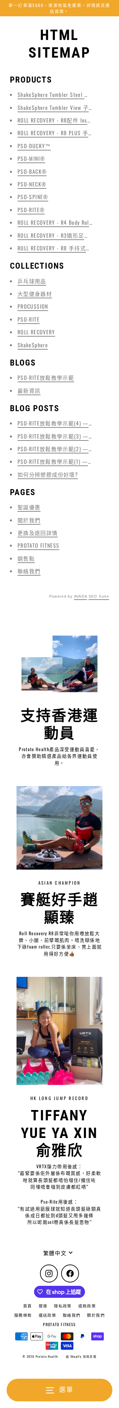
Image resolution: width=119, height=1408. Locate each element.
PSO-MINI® (31, 158)
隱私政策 (62, 1305)
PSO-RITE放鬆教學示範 (46, 378)
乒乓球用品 (32, 281)
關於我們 (29, 520)
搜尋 (43, 1305)
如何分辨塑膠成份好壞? (48, 474)
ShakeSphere (33, 345)
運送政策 (47, 1315)
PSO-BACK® (32, 171)
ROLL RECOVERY (36, 332)
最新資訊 (29, 391)
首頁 (27, 1305)
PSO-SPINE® (33, 197)
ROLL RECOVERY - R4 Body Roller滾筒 (62, 222)
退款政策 (87, 1305)
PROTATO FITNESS (38, 545)
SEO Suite (99, 596)
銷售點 (26, 558)
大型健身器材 (35, 294)
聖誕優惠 (29, 507)
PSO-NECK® (32, 184)
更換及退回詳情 (38, 533)
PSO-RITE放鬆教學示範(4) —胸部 (59, 423)
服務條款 (23, 1315)
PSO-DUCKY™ (34, 146)
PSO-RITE (29, 319)
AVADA (80, 596)
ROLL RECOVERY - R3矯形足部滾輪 (59, 235)
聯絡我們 (29, 571)
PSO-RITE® (31, 210)
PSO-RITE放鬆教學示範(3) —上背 (59, 436)
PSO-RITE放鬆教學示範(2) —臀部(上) (64, 449)
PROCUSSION (33, 306)
